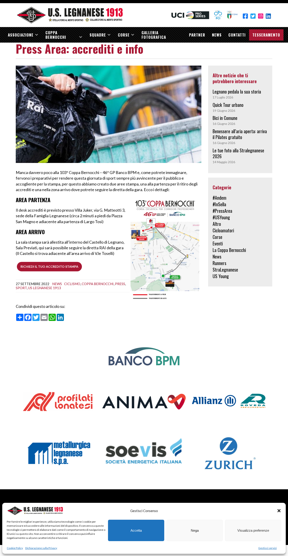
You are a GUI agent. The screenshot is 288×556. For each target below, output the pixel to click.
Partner (197, 35)
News (217, 35)
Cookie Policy (15, 548)
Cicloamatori (223, 230)
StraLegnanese (225, 269)
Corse (124, 35)
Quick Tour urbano (228, 105)
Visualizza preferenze (253, 530)
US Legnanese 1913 (44, 288)
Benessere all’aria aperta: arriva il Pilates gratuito (240, 134)
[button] (279, 510)
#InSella (219, 204)
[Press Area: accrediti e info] (108, 114)
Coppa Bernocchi (55, 35)
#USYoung (221, 217)
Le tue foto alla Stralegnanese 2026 (238, 153)
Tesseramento (266, 35)
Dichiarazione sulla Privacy (41, 548)
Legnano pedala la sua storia (237, 91)
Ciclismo (72, 284)
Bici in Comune (225, 118)
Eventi (218, 243)
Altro (217, 224)
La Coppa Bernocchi (229, 250)
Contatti (237, 35)
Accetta (136, 530)
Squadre (98, 35)
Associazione (21, 35)
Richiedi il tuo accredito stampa (49, 266)
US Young (221, 276)
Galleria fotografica (154, 35)
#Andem (219, 198)
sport (21, 288)
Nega (195, 530)
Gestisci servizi (267, 548)
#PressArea (222, 211)
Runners (219, 263)
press (120, 284)
